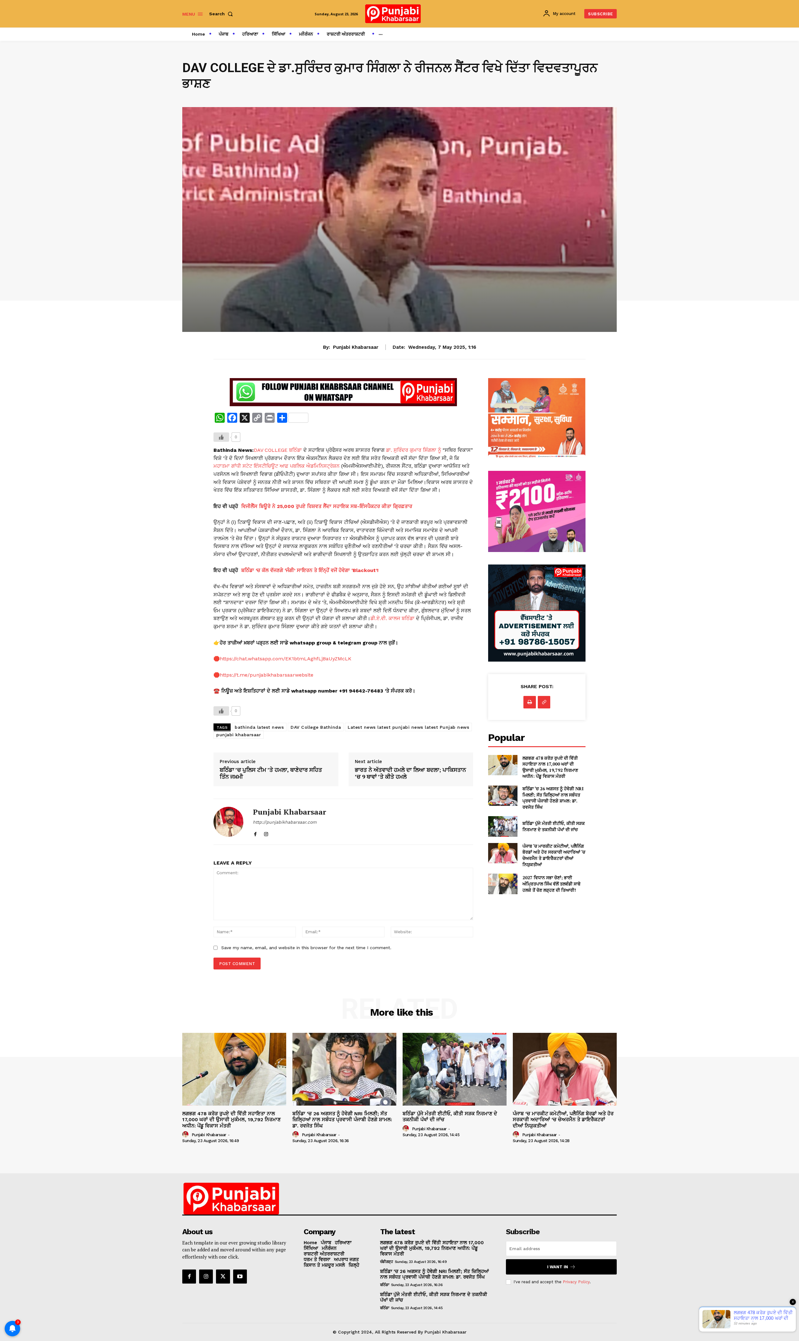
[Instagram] (266, 833)
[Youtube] (240, 1276)
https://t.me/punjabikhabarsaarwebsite (266, 675)
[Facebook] (255, 833)
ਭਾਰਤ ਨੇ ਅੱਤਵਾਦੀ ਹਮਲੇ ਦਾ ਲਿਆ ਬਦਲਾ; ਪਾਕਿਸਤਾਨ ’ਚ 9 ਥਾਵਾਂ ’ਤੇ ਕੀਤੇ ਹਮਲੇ (410, 773)
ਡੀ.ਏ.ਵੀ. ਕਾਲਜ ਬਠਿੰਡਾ (392, 618)
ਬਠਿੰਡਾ (384, 1285)
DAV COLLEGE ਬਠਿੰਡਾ (278, 450)
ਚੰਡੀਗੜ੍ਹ (386, 1262)
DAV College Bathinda (316, 727)
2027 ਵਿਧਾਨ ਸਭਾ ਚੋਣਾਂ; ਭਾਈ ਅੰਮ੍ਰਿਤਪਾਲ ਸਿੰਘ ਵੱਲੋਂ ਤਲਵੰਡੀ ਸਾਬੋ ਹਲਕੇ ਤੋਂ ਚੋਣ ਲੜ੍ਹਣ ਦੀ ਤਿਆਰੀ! (551, 884)
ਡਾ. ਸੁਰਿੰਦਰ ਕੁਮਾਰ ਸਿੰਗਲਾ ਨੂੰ (413, 450)
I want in (557, 1267)
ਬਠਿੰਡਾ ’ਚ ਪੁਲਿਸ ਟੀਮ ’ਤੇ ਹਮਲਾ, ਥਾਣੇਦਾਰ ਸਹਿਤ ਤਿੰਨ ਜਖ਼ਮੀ (271, 773)
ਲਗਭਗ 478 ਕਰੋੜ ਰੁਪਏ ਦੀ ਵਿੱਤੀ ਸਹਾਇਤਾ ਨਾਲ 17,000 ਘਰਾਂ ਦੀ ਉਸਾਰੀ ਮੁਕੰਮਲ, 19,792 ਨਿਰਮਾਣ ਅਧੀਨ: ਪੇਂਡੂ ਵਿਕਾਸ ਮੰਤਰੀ (550, 767)
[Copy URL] (544, 702)
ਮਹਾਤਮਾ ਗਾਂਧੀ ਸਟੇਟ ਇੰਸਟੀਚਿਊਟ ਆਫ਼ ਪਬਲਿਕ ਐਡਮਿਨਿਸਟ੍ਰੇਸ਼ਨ (276, 466)
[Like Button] (221, 437)
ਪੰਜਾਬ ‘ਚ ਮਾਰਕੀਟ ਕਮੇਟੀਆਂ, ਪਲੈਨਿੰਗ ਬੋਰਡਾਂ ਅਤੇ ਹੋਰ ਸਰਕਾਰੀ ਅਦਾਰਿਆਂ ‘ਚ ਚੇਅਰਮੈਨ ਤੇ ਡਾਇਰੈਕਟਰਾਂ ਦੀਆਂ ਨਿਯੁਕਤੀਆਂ (553, 855)
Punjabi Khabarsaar (355, 347)
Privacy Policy (576, 1281)
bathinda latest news (259, 727)
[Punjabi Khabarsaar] (228, 821)
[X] (223, 1276)
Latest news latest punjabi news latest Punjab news (408, 727)
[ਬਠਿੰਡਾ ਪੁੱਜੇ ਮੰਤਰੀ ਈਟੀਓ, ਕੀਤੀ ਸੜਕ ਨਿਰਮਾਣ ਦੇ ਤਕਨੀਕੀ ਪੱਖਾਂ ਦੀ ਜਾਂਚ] (502, 826)
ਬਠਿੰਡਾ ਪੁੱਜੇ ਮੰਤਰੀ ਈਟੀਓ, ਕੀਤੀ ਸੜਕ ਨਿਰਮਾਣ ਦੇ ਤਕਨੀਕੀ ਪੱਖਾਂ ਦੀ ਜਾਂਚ (553, 826)
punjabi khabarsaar (238, 734)
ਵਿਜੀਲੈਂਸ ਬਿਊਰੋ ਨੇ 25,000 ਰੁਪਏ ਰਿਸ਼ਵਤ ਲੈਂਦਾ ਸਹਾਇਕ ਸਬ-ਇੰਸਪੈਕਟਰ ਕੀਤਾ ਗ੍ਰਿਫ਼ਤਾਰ (326, 506)
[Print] (529, 702)
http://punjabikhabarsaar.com (284, 822)
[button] (222, 13)
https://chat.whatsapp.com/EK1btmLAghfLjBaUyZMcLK (285, 659)
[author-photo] (186, 1134)
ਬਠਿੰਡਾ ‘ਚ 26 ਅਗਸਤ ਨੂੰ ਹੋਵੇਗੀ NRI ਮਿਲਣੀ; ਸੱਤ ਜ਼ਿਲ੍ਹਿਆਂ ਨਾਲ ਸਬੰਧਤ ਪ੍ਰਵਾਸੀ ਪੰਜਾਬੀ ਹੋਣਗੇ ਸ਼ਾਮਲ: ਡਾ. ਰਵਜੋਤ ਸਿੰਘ (553, 798)
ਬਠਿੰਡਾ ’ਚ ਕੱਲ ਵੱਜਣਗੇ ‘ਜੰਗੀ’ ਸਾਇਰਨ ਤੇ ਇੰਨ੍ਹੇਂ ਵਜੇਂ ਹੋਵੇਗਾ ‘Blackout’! (310, 570)
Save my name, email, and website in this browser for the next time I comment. (306, 947)
